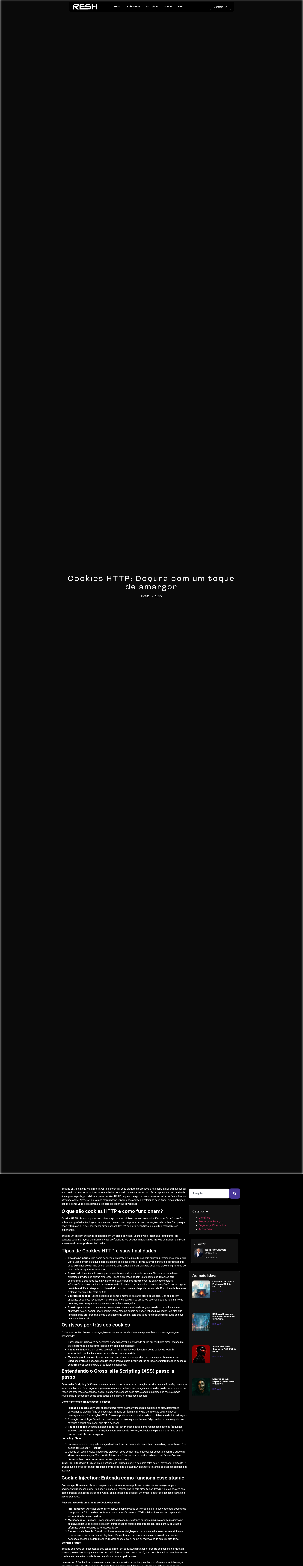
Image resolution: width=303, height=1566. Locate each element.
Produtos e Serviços (211, 1221)
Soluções (152, 7)
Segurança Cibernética (212, 1225)
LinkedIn (212, 1257)
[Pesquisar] (234, 1193)
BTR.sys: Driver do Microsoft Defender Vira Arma (223, 1316)
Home (117, 7)
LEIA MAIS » (217, 1292)
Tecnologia (205, 1229)
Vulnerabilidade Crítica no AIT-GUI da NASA (224, 1349)
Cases (168, 7)
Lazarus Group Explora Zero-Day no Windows (223, 1381)
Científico (204, 1217)
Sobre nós (133, 7)
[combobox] (209, 1193)
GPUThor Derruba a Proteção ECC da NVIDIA (223, 1284)
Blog (180, 7)
